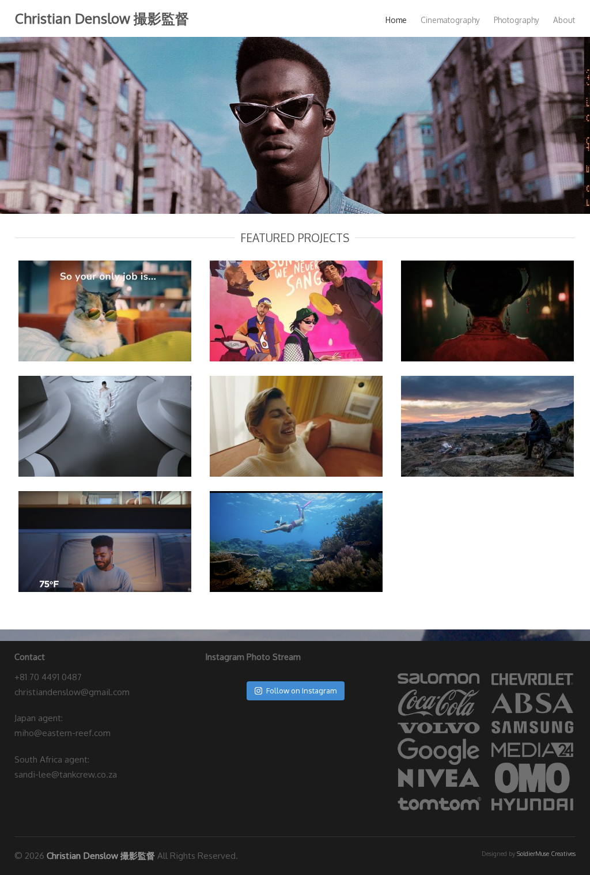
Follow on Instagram (301, 690)
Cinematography (450, 20)
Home (396, 20)
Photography (516, 20)
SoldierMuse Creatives (546, 854)
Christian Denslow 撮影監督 (102, 18)
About (564, 20)
